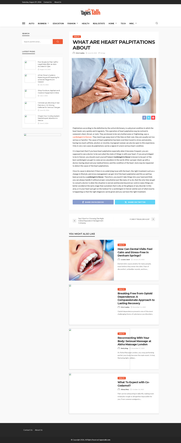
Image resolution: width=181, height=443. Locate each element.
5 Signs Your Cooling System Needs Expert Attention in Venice (49, 118)
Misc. (131, 23)
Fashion (71, 23)
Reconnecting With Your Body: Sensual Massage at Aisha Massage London (134, 341)
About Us (57, 2)
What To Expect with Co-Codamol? (133, 384)
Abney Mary (125, 389)
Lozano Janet (125, 259)
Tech (123, 23)
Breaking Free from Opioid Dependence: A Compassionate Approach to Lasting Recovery (136, 298)
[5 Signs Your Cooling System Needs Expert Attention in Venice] (30, 119)
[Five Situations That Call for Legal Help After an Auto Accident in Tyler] (30, 65)
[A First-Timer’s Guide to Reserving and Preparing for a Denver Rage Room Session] (30, 78)
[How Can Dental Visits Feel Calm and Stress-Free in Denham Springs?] (91, 260)
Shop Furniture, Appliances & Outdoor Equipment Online (49, 91)
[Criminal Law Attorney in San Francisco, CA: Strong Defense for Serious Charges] (30, 106)
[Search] (157, 23)
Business (42, 23)
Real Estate (99, 23)
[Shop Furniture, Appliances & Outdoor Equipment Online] (30, 93)
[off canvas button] (23, 23)
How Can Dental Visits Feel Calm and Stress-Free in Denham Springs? (135, 252)
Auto (31, 23)
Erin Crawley (80, 53)
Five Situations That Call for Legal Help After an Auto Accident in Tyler (48, 64)
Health (85, 23)
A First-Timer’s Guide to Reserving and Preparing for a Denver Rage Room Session (48, 78)
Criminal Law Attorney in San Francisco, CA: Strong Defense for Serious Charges (49, 105)
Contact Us (48, 2)
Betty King (124, 348)
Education (58, 23)
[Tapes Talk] (90, 12)
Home (111, 23)
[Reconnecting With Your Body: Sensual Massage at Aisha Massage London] (99, 349)
